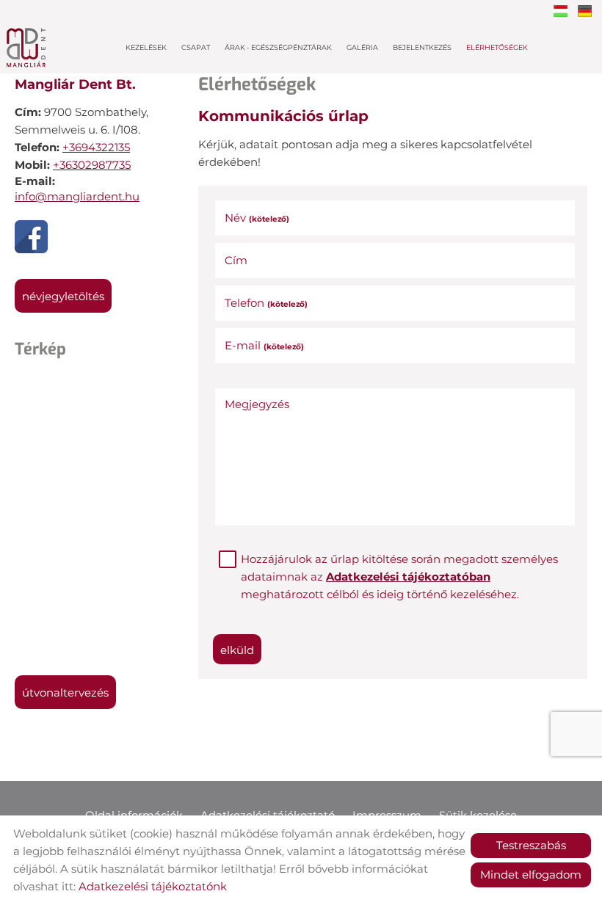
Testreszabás (531, 845)
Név (257, 218)
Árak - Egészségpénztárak (278, 47)
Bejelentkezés (422, 47)
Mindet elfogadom (530, 875)
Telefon (266, 303)
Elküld (237, 650)
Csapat (195, 47)
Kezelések (146, 47)
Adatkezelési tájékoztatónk (153, 886)
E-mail (264, 345)
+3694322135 (96, 147)
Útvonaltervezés (65, 692)
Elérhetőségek (497, 47)
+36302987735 (92, 165)
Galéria (362, 47)
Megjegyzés (257, 404)
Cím (236, 260)
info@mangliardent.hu (77, 196)
